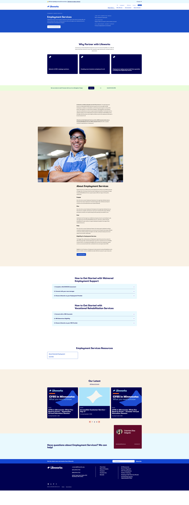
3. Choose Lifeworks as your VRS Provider (66, 323)
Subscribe (138, 461)
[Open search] (117, 5)
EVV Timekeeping (126, 471)
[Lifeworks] (54, 467)
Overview (103, 467)
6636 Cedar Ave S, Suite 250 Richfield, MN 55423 (79, 476)
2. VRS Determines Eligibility (62, 318)
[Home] (53, 6)
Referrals (129, 5)
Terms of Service (68, 486)
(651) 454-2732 (76, 469)
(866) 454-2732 (76, 472)
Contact (134, 5)
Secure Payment (126, 469)
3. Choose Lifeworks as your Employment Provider (68, 295)
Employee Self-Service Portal (130, 474)
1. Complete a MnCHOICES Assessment (65, 287)
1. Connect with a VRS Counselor (63, 314)
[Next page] (99, 422)
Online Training (126, 472)
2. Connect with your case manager (64, 291)
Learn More (51, 356)
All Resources (125, 467)
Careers (102, 471)
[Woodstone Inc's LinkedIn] (51, 484)
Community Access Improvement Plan (127, 477)
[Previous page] (90, 422)
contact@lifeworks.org (78, 467)
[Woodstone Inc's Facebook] (54, 484)
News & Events (104, 469)
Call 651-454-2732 (111, 88)
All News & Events (94, 384)
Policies (63, 486)
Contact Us (103, 472)
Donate (139, 5)
